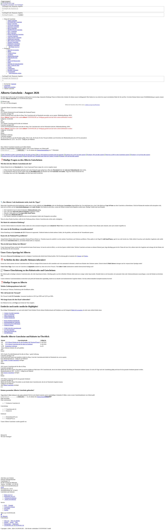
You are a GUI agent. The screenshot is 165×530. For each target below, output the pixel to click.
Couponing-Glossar (9, 507)
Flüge (9, 62)
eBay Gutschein (12, 33)
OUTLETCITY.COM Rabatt (12, 323)
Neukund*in (10, 418)
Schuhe (10, 67)
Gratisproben (11, 68)
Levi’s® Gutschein (9, 329)
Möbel (9, 51)
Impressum (15, 524)
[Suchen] (2, 10)
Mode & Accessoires (13, 50)
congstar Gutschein (13, 36)
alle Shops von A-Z (14, 47)
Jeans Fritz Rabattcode (10, 331)
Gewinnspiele (11, 71)
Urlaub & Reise (12, 53)
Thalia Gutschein (12, 20)
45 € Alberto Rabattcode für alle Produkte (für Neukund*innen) (22, 342)
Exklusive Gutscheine (13, 45)
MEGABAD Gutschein (14, 40)
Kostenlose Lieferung (11, 346)
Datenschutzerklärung (43, 150)
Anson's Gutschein (9, 314)
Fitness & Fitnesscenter (14, 61)
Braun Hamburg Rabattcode (11, 320)
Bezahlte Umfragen (13, 70)
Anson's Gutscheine (8, 372)
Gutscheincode (11, 409)
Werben (6, 522)
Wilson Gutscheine (8, 385)
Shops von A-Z (8, 495)
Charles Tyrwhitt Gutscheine (11, 360)
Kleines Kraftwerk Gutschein (15, 34)
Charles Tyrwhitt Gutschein (11, 313)
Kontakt (11, 505)
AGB (2, 487)
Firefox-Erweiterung (10, 499)
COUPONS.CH (8, 525)
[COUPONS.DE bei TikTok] (1, 514)
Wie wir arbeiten (15, 520)
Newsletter (7, 508)
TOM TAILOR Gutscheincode (12, 328)
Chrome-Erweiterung (10, 498)
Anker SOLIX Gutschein (14, 37)
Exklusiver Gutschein (13, 403)
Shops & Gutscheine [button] (9, 19)
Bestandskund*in (11, 417)
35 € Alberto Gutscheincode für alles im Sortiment (18, 344)
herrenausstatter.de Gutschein (12, 322)
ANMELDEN (21, 150)
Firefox (86, 256)
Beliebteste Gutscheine (14, 43)
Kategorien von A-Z (9, 496)
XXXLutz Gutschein (13, 25)
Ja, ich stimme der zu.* (42, 150)
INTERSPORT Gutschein (15, 22)
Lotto (9, 59)
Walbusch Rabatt (8, 325)
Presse (11, 522)
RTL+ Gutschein (12, 31)
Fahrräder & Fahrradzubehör (15, 64)
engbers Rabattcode (9, 317)
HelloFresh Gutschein (13, 39)
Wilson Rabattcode (9, 316)
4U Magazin (4, 516)
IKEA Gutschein (12, 28)
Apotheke (10, 54)
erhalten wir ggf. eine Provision (92, 104)
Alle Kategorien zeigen (15, 73)
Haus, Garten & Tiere (13, 65)
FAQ (5, 505)
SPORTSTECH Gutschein (15, 30)
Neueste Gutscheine (13, 42)
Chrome (79, 256)
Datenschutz (7, 524)
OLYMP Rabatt (8, 333)
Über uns (6, 520)
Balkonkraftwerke (12, 57)
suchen (21, 15)
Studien (6, 510)
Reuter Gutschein (12, 23)
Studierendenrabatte (13, 56)
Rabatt (9, 411)
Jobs (16, 522)
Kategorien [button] (7, 48)
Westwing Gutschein (13, 26)
